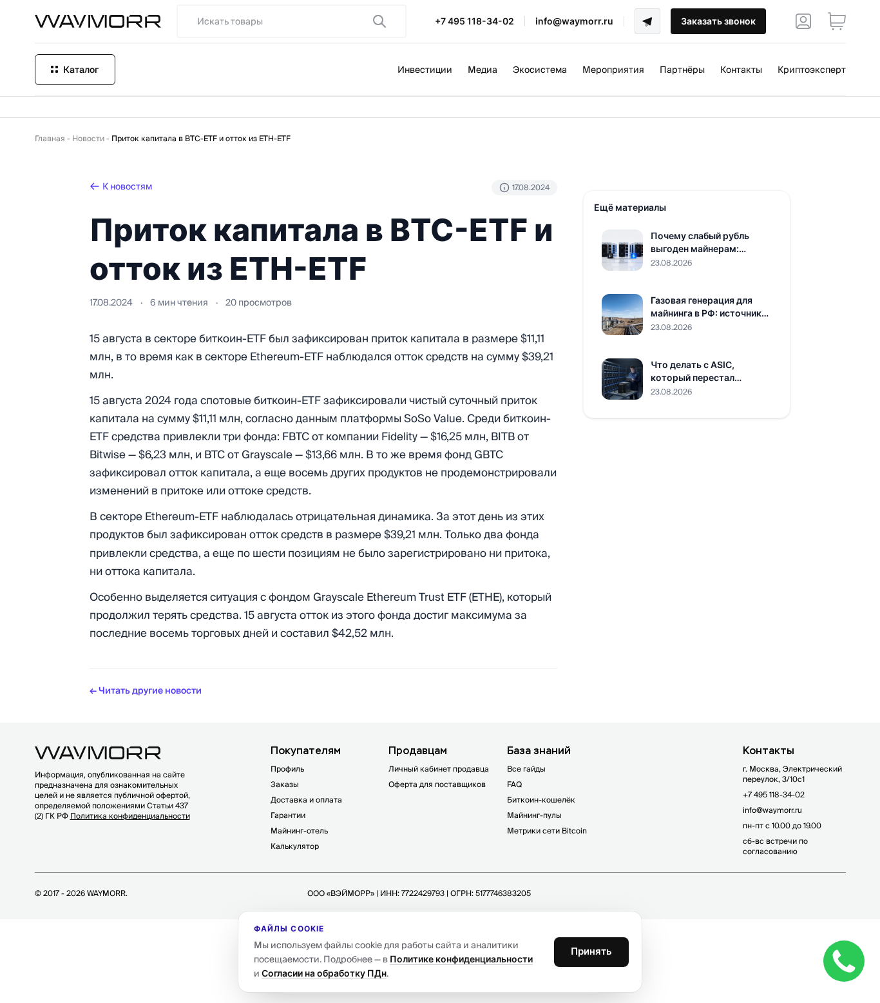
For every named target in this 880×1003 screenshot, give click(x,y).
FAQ (514, 784)
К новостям (127, 186)
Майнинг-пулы (534, 815)
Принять (591, 951)
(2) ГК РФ (112, 816)
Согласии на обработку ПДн (324, 973)
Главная (50, 138)
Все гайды (526, 768)
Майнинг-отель (299, 830)
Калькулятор (295, 846)
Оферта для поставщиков (437, 784)
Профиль (287, 768)
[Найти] (379, 21)
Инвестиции (424, 69)
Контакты (741, 69)
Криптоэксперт (812, 69)
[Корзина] (837, 21)
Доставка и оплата (306, 799)
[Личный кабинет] (803, 21)
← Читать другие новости (146, 690)
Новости (88, 138)
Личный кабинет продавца (438, 768)
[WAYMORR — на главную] (98, 21)
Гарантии (288, 815)
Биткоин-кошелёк (541, 799)
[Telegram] (647, 21)
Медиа (482, 69)
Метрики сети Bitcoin (547, 830)
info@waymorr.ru (574, 20)
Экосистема (540, 69)
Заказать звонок (718, 20)
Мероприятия (613, 69)
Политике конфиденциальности (461, 958)
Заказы (285, 784)
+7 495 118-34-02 (474, 20)
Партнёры (682, 69)
